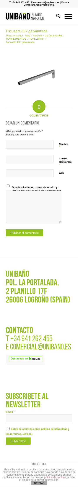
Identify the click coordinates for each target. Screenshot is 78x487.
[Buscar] (56, 16)
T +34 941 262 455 (19, 2)
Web (61, 172)
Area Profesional (45, 4)
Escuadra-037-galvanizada (26, 30)
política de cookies (55, 477)
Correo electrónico (65, 162)
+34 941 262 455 (31, 339)
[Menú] (66, 16)
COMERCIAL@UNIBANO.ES (40, 347)
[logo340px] (32, 16)
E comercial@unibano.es (45, 2)
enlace (27, 434)
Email (10, 412)
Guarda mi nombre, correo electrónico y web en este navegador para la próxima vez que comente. (36, 191)
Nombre (63, 146)
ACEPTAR (39, 483)
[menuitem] (56, 16)
